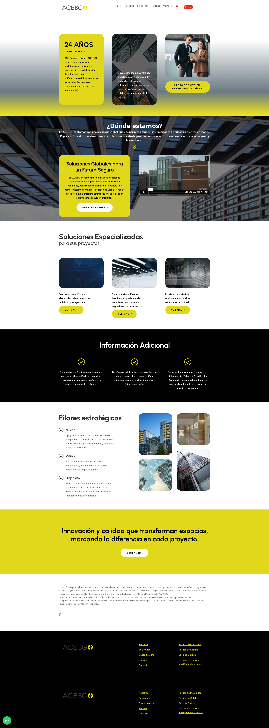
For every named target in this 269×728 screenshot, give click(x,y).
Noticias (156, 6)
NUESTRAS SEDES (93, 207)
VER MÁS (70, 310)
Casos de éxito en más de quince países (187, 87)
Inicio (118, 6)
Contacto (168, 6)
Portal (188, 7)
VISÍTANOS (134, 553)
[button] (7, 720)
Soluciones (143, 6)
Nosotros (129, 6)
